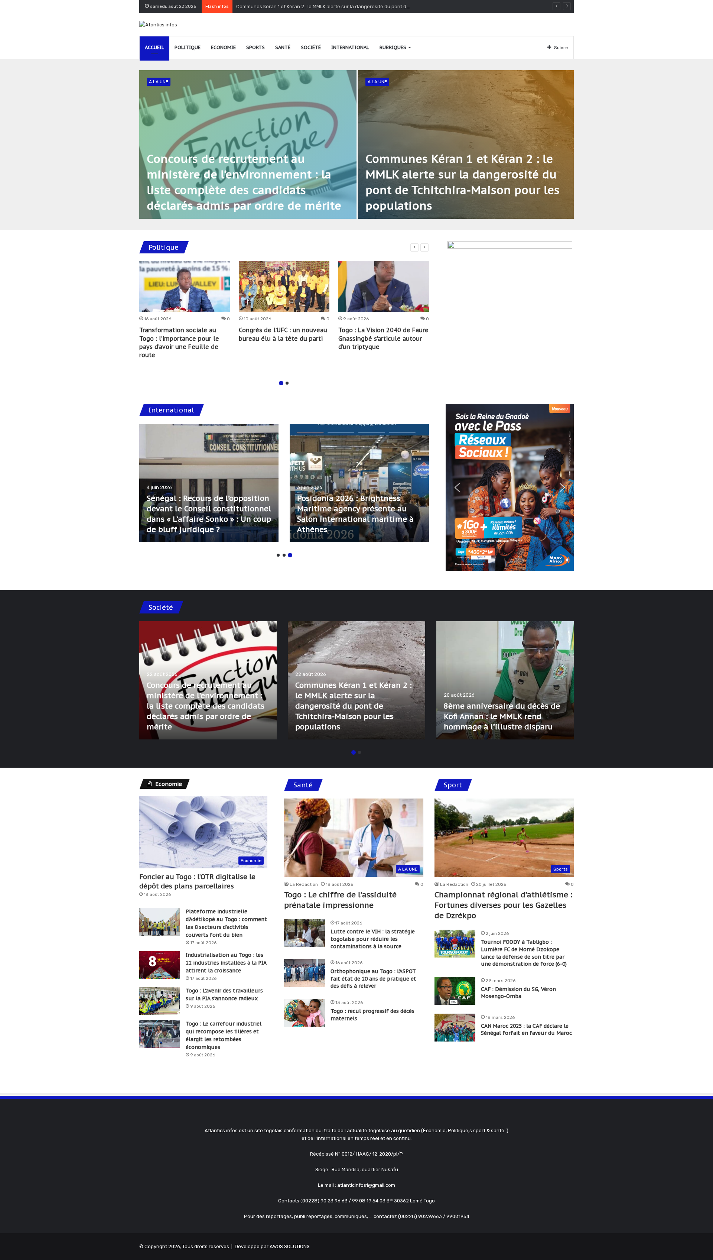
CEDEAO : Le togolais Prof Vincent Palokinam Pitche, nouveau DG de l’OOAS (346, 519)
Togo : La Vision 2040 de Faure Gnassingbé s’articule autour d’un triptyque (383, 338)
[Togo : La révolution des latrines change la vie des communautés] (208, 680)
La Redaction (304, 884)
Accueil (154, 47)
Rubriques (393, 47)
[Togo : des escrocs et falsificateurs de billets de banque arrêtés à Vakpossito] (505, 680)
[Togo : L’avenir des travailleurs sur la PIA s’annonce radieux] (159, 1001)
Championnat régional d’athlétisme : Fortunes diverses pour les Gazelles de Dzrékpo (503, 905)
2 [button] (287, 383)
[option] (356, 144)
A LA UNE (158, 81)
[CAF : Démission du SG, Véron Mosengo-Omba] (454, 991)
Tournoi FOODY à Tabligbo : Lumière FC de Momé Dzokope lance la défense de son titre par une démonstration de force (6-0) (524, 953)
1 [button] (281, 383)
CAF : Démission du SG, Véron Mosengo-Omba (518, 993)
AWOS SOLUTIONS (290, 1246)
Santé (282, 47)
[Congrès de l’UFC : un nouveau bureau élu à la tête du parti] (284, 286)
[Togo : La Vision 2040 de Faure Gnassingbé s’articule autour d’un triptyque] (383, 286)
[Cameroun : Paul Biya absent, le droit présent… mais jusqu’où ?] (209, 483)
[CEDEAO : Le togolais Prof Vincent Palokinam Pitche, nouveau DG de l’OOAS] (359, 483)
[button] (457, 487)
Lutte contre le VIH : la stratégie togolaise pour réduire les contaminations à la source (373, 938)
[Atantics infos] (158, 24)
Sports (255, 47)
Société (311, 47)
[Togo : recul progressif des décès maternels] (304, 1013)
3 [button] (290, 555)
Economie (223, 47)
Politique (188, 47)
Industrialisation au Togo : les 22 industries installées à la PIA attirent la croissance (226, 963)
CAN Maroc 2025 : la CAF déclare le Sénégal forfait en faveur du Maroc (526, 1030)
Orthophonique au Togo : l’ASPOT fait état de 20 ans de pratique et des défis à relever (373, 978)
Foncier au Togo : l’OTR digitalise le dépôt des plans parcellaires (197, 881)
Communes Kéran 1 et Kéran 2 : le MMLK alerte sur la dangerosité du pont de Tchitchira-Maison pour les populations (367, 6)
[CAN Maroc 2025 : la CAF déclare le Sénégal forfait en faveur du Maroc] (454, 1028)
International (350, 47)
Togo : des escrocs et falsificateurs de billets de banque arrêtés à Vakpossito (497, 716)
